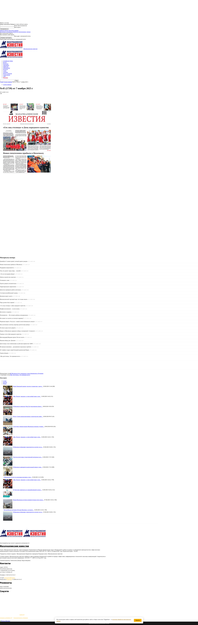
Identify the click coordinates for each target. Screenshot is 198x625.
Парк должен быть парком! (7, 302)
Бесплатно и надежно (5, 312)
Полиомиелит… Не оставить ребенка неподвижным (14, 315)
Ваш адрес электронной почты (22, 36)
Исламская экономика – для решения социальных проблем (15, 346)
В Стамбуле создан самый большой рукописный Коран (14, 350)
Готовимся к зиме (4, 280)
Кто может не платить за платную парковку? (12, 318)
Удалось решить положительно (8, 283)
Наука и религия (7, 73)
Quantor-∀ (22, 614)
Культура (5, 69)
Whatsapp (9, 579)
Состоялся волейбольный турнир (9, 293)
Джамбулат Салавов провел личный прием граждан (13, 261)
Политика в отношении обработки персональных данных (15, 32)
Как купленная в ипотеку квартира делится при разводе (15, 324)
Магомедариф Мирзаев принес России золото (12, 337)
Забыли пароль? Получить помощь (9, 30)
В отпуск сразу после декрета (8, 327)
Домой (2, 82)
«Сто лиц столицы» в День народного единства (12, 305)
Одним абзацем (4, 353)
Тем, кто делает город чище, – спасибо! (10, 270)
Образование (6, 68)
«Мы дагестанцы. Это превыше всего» (10, 356)
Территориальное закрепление (8, 286)
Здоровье (5, 72)
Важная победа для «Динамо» (8, 340)
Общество (5, 66)
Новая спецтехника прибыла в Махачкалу (11, 264)
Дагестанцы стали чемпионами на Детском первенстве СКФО (16, 343)
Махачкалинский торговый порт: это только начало (13, 299)
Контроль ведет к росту (6, 296)
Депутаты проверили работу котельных (10, 289)
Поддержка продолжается (7, 267)
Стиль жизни (6, 75)
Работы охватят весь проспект (8, 277)
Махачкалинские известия (14, 546)
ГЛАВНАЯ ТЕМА (8, 61)
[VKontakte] (4, 596)
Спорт (4, 70)
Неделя (5, 382)
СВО (4, 76)
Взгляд (5, 62)
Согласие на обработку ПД (6, 617)
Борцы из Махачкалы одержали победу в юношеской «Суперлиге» (17, 331)
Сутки (4, 381)
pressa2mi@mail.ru (9, 578)
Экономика (6, 65)
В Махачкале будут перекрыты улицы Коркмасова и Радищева (26, 373)
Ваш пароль (17, 27)
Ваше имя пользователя (20, 25)
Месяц (4, 383)
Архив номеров (8, 82)
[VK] (7, 95)
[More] (13, 96)
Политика (5, 63)
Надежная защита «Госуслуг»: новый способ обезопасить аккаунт (17, 321)
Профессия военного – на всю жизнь (9, 308)
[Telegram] (2, 95)
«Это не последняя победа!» (7, 274)
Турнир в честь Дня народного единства (10, 334)
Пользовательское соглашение (20, 617)
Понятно (138, 620)
